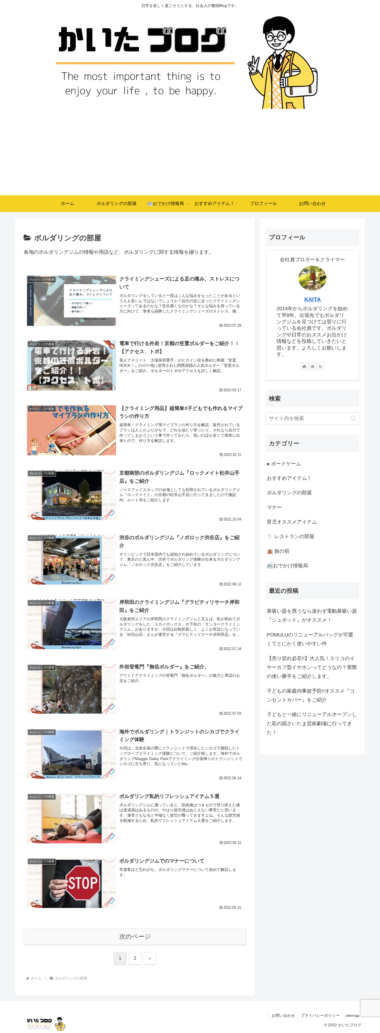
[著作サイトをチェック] (304, 366)
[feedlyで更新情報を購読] (312, 366)
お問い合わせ (283, 1015)
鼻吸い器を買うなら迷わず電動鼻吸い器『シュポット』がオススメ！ (312, 615)
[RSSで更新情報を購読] (320, 366)
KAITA (312, 299)
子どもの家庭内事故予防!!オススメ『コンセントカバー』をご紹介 (311, 695)
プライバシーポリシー (320, 1015)
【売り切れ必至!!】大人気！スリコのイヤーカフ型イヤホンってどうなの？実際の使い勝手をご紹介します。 (312, 667)
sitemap (352, 1015)
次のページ (135, 936)
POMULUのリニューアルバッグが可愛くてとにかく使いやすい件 (310, 639)
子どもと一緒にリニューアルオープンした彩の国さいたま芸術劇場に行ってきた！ (312, 723)
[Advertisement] (190, 153)
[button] (353, 418)
